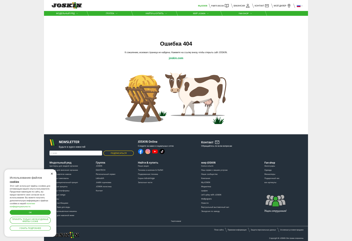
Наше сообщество (209, 174)
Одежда (268, 170)
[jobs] (275, 205)
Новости (205, 203)
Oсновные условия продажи (291, 230)
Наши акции (143, 166)
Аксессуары (269, 166)
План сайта (219, 230)
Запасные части (145, 182)
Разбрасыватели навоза (60, 174)
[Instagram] (148, 151)
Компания (205, 178)
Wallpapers (206, 199)
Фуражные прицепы (59, 186)
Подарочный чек (271, 178)
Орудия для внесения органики (64, 170)
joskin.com (176, 58)
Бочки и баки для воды (60, 207)
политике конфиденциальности (22, 205)
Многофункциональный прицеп (64, 182)
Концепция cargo (57, 194)
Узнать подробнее (30, 228)
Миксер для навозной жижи (62, 215)
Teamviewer (176, 221)
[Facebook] (140, 151)
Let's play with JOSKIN (211, 194)
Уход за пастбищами (59, 203)
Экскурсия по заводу (210, 211)
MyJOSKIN (202, 5)
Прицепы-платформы (59, 190)
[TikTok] (162, 151)
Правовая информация (237, 230)
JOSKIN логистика (104, 186)
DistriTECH (100, 170)
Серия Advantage (146, 178)
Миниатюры (269, 174)
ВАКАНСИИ (239, 5)
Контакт (259, 5)
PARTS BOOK (217, 5)
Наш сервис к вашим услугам (214, 170)
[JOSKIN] (176, 132)
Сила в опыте (207, 166)
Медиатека (206, 186)
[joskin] (66, 7)
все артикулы (270, 182)
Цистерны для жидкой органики (64, 166)
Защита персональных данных (263, 230)
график (204, 190)
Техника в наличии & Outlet (150, 170)
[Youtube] (155, 151)
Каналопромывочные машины (63, 211)
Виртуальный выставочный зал (215, 207)
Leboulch (100, 178)
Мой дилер (280, 5)
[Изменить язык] (298, 5)
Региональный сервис (106, 174)
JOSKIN (99, 166)
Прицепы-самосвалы (59, 178)
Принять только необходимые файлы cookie (30, 220)
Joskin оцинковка (103, 182)
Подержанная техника (148, 174)
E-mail (54, 153)
